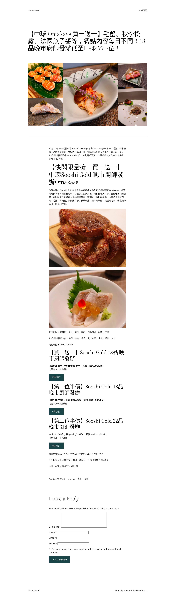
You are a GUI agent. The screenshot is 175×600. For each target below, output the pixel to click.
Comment (54, 527)
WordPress (141, 590)
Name (52, 532)
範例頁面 (142, 10)
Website (53, 543)
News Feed (34, 10)
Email (52, 538)
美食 (80, 479)
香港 (86, 479)
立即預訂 (56, 377)
